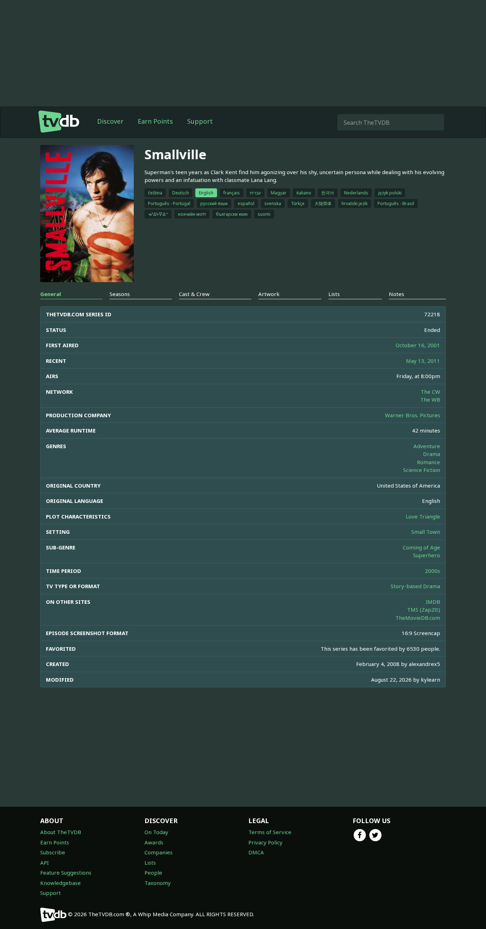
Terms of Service (269, 832)
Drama (431, 453)
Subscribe (52, 852)
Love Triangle (423, 516)
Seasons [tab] (120, 293)
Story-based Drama (415, 586)
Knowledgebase (60, 882)
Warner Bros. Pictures (412, 415)
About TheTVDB (60, 832)
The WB (430, 399)
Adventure (426, 446)
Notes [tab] (396, 293)
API (44, 862)
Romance (428, 462)
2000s (432, 570)
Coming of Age (421, 547)
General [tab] (50, 293)
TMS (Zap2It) (423, 609)
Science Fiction (421, 469)
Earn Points (155, 121)
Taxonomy (157, 882)
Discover (110, 121)
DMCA (256, 852)
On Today (156, 832)
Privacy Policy (265, 842)
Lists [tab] (334, 293)
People (153, 872)
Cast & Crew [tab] (194, 293)
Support (200, 121)
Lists (150, 862)
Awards (153, 842)
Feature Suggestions (65, 872)
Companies (158, 852)
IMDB (433, 601)
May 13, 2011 (423, 360)
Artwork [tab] (269, 293)
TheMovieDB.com (417, 617)
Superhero (426, 555)
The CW (430, 391)
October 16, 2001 (418, 345)
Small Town (425, 531)
